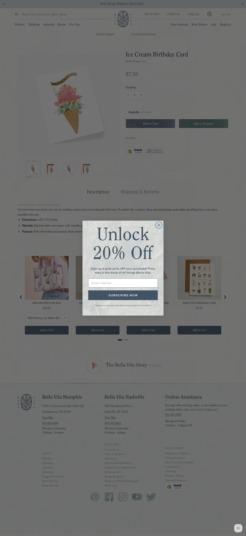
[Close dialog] (159, 225)
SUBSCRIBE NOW (123, 295)
